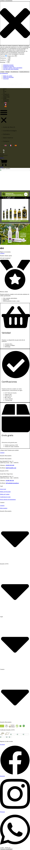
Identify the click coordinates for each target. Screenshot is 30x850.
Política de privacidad (8, 77)
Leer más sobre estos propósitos (10, 69)
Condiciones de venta (5, 497)
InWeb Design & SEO (16, 847)
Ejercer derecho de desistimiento (8, 499)
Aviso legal (6, 78)
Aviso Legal (3, 489)
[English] (5, 102)
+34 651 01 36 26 (9, 465)
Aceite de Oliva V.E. (5, 91)
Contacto (6, 141)
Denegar (7, 71)
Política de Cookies (4, 494)
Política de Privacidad (5, 491)
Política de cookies (7, 76)
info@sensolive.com (11, 468)
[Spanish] (5, 106)
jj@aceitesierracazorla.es (12, 483)
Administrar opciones (8, 65)
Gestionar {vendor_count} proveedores (12, 67)
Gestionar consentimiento (6, 849)
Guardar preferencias (24, 71)
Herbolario (6, 97)
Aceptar (2, 71)
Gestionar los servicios (8, 66)
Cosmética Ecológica (6, 95)
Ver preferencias (14, 71)
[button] (15, 23)
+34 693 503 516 (9, 480)
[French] (5, 104)
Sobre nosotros (6, 99)
